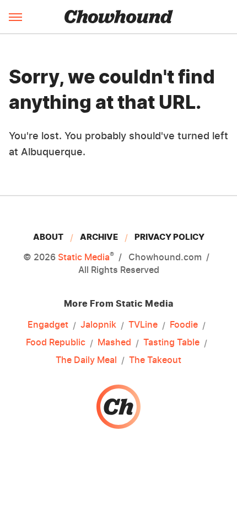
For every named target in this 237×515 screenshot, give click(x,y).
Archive (99, 237)
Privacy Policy (169, 237)
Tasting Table (171, 342)
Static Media (84, 256)
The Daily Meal (86, 359)
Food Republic (55, 342)
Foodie (184, 324)
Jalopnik (98, 324)
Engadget (48, 324)
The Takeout (155, 359)
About (48, 237)
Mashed (114, 342)
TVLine (143, 324)
